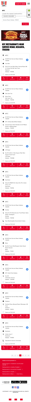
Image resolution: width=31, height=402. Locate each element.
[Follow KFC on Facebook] (13, 387)
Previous (15, 355)
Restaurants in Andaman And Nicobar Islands (12, 364)
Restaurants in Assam (8, 371)
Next (25, 355)
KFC (6, 55)
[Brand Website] (18, 387)
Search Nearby (8, 16)
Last (28, 355)
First (12, 355)
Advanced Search (22, 16)
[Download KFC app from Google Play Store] (15, 383)
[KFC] (4, 4)
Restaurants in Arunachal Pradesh (11, 369)
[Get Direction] (27, 60)
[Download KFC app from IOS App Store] (23, 383)
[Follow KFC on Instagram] (15, 387)
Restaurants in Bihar (8, 374)
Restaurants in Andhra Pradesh (11, 367)
